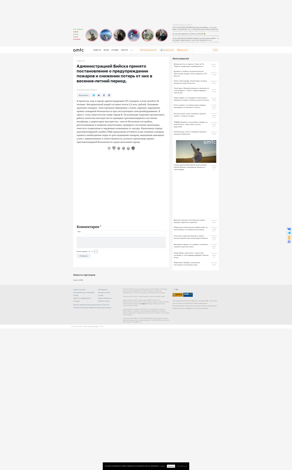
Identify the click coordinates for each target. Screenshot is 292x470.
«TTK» (102, 326)
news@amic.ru (144, 303)
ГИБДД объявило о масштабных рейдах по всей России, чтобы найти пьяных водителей (190, 124)
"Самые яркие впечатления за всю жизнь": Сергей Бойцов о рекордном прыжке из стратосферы (190, 167)
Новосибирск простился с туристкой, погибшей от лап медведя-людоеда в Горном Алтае (191, 255)
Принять (171, 466)
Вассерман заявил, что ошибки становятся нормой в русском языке (191, 245)
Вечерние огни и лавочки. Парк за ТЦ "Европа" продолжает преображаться (189, 65)
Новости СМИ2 (78, 280)
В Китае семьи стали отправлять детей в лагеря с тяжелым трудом (190, 115)
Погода (75, 295)
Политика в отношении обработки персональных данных (92, 307)
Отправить (84, 256)
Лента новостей (181, 58)
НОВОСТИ (81, 61)
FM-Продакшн (103, 289)
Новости (97, 50)
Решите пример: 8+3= (85, 251)
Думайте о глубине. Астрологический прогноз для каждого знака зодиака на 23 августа (190, 73)
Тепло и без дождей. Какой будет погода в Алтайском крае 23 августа (190, 82)
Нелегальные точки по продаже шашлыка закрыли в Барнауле (190, 133)
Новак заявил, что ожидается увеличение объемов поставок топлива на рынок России (191, 99)
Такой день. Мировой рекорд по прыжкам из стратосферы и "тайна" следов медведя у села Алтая (191, 90)
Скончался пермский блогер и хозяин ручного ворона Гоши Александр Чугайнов (190, 237)
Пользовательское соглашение (83, 292)
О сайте (100, 295)
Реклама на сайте (104, 292)
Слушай (114, 50)
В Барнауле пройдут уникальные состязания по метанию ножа (187, 263)
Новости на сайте (79, 289)
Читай (106, 50)
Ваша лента (183, 50)
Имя (79, 231)
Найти (215, 50)
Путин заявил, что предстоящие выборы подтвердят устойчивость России (190, 106)
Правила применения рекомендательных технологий (91, 305)
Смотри (124, 50)
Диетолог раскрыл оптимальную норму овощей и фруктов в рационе (189, 221)
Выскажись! (83, 95)
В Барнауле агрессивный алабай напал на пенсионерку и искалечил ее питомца (190, 228)
